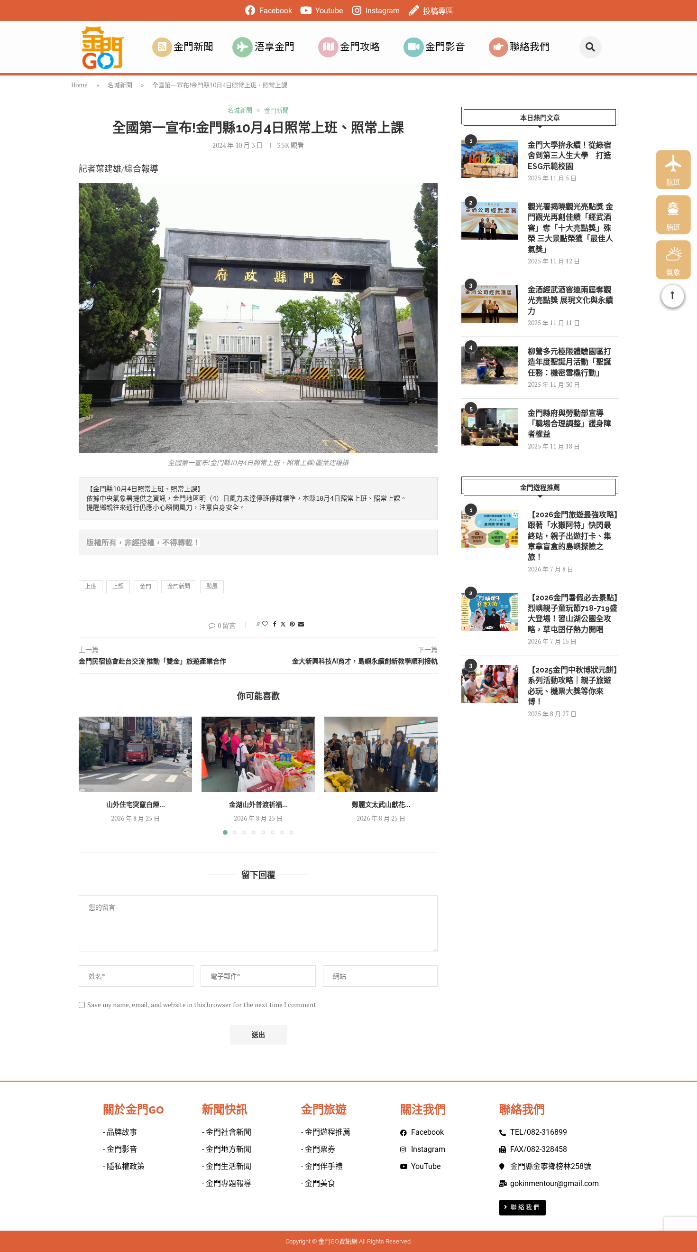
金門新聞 (193, 47)
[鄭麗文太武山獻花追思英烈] (381, 754)
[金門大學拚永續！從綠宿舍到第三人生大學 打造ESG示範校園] (489, 159)
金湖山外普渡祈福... (258, 804)
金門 (145, 586)
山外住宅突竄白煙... (135, 804)
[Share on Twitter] (283, 623)
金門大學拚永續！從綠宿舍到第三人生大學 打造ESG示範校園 (569, 155)
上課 (118, 586)
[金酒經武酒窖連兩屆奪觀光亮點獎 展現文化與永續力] (489, 304)
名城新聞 (120, 85)
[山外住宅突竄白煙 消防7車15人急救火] (135, 754)
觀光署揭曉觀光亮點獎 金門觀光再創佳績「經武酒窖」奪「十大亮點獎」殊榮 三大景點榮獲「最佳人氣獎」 (570, 228)
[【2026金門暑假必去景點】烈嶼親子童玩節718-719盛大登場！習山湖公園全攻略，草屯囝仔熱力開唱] (489, 612)
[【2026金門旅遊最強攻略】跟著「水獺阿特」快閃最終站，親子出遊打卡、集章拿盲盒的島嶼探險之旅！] (489, 529)
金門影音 (445, 47)
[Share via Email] (301, 623)
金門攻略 (360, 47)
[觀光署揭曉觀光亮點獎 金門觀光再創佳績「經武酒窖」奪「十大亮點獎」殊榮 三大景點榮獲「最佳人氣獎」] (489, 221)
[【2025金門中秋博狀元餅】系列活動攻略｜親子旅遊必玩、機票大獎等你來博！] (489, 684)
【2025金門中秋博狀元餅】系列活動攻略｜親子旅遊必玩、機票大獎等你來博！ (572, 685)
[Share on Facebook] (274, 623)
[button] (590, 47)
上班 (90, 586)
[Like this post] (265, 623)
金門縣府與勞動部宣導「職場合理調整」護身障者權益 (569, 424)
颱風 (212, 586)
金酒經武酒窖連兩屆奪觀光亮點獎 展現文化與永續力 (570, 300)
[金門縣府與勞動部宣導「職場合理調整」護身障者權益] (489, 427)
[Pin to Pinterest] (292, 623)
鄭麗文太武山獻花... (381, 804)
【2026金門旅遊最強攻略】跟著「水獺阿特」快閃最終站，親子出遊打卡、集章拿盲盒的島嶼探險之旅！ (573, 536)
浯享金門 (274, 47)
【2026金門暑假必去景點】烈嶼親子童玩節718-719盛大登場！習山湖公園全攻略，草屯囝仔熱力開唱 (573, 613)
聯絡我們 (530, 47)
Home (79, 85)
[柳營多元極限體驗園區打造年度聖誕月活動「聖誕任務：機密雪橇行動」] (489, 365)
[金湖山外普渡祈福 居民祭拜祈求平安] (258, 754)
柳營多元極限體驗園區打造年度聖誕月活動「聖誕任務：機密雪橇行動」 (569, 362)
